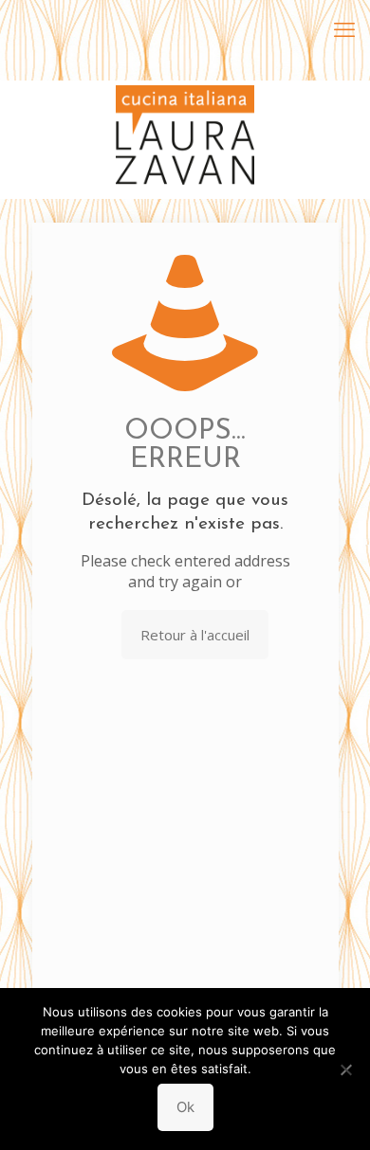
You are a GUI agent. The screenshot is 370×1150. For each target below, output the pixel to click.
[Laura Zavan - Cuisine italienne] (185, 109)
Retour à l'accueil (195, 634)
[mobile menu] (344, 28)
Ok (185, 1107)
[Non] (346, 1069)
